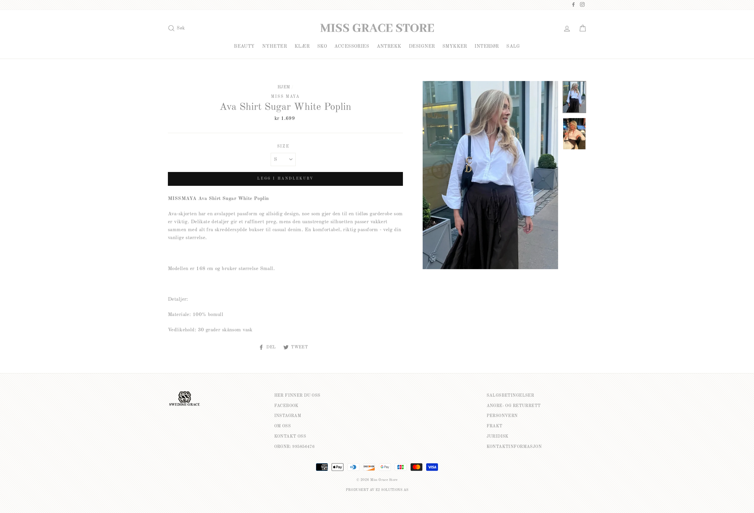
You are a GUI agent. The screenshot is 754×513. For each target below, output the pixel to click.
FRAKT (494, 426)
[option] (490, 175)
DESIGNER (422, 46)
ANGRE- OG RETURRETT (514, 406)
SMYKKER (454, 46)
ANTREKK (389, 46)
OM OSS (282, 426)
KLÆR (302, 46)
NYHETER (274, 46)
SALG (513, 46)
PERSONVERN (502, 416)
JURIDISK (498, 436)
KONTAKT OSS (290, 436)
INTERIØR (486, 46)
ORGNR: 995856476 (294, 447)
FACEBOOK (286, 406)
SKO (322, 46)
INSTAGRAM (287, 416)
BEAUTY (244, 46)
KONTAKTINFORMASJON (514, 447)
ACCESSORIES (351, 46)
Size (283, 146)
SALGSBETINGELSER (510, 395)
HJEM (283, 87)
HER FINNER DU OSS (297, 395)
